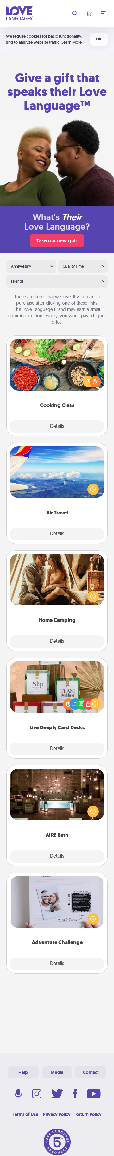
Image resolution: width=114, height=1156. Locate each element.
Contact (91, 1072)
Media (57, 1072)
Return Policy (88, 1114)
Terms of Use (25, 1114)
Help (23, 1072)
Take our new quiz (57, 240)
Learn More (71, 42)
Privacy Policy (57, 1114)
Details (57, 426)
